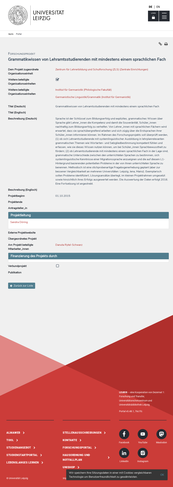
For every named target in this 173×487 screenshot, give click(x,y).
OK (162, 475)
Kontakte (70, 440)
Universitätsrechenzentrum (133, 400)
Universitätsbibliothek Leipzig (134, 404)
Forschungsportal (77, 447)
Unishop (69, 467)
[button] (160, 44)
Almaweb (13, 432)
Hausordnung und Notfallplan (76, 457)
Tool (10, 440)
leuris (10, 34)
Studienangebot (18, 447)
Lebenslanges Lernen (22, 462)
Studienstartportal (22, 455)
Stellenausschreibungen (82, 432)
